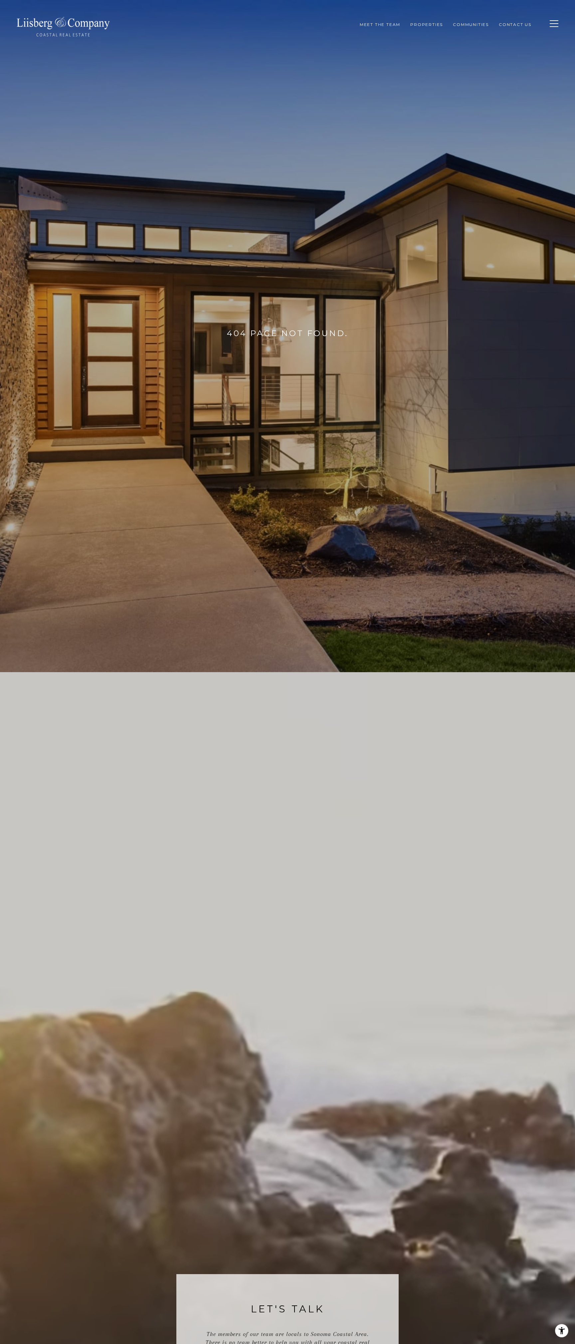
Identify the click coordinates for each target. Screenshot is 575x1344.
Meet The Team (380, 24)
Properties (426, 24)
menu (549, 29)
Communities (471, 24)
